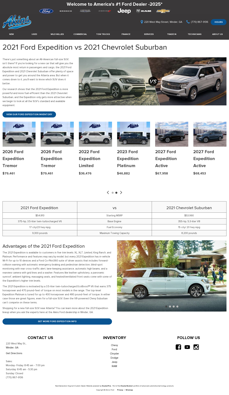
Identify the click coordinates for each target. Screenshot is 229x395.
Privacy (120, 390)
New (11, 34)
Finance (126, 34)
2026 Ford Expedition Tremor (13, 158)
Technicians (195, 34)
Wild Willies (57, 34)
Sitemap (129, 390)
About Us (217, 34)
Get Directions (14, 353)
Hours (219, 22)
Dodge (114, 357)
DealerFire (106, 386)
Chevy (114, 345)
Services (149, 34)
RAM (114, 366)
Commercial (80, 34)
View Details (19, 181)
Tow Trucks (103, 34)
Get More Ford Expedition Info (57, 321)
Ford (114, 349)
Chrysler (114, 353)
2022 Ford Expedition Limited (89, 158)
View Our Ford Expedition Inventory (29, 114)
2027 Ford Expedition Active (166, 158)
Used (34, 34)
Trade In (171, 34)
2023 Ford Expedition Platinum (128, 158)
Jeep (114, 361)
